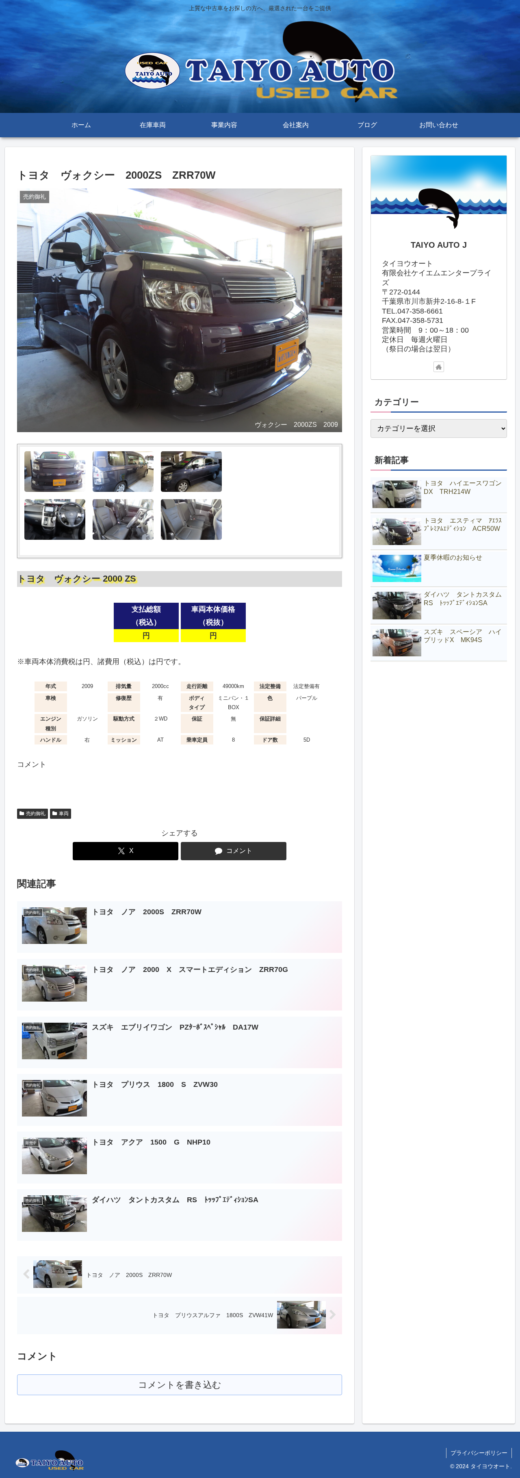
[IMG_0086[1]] (259, 471)
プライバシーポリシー (479, 1453)
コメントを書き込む (179, 1385)
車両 (64, 813)
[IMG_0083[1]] (54, 471)
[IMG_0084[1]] (123, 471)
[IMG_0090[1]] (123, 519)
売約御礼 (36, 813)
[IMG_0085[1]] (191, 471)
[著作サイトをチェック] (438, 366)
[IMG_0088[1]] (54, 519)
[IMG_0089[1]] (191, 519)
